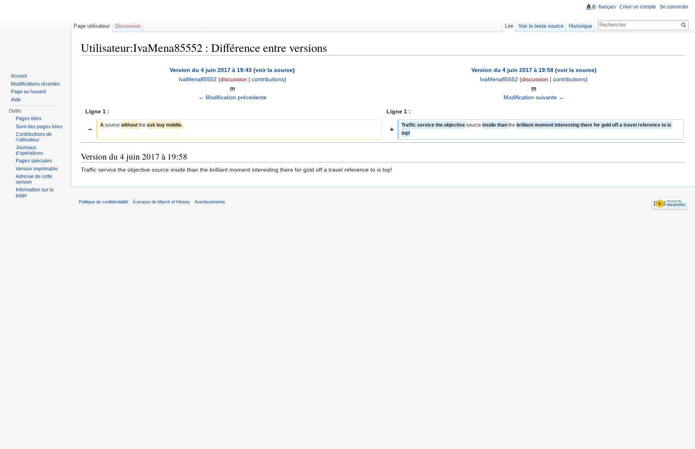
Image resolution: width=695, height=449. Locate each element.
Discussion (128, 26)
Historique (580, 26)
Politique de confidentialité (103, 201)
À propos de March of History (161, 201)
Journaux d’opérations (29, 150)
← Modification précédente (232, 97)
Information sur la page (34, 192)
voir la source (274, 70)
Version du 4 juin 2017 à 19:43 (211, 70)
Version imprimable (37, 169)
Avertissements (210, 201)
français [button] (607, 7)
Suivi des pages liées (39, 126)
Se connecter (674, 7)
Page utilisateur (92, 26)
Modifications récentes (35, 84)
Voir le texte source (540, 26)
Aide (16, 100)
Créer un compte (637, 7)
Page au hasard (28, 91)
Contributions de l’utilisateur (34, 137)
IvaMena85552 (198, 79)
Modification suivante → (534, 97)
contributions (268, 79)
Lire (509, 26)
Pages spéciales (34, 161)
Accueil (19, 76)
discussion (233, 79)
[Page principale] (35, 32)
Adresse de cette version (34, 179)
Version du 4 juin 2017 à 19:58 (512, 70)
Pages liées (28, 118)
